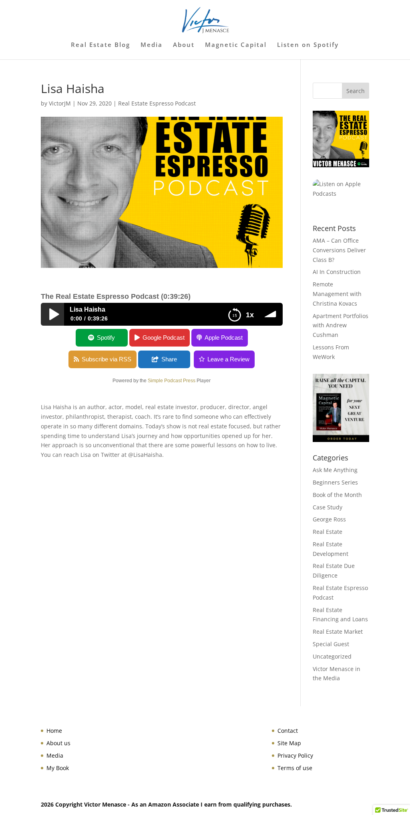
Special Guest (331, 644)
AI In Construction (337, 272)
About (184, 45)
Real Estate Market (338, 631)
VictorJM (60, 103)
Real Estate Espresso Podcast (157, 103)
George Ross (329, 519)
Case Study (327, 507)
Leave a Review (228, 359)
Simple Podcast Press (171, 380)
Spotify (106, 337)
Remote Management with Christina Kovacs (337, 293)
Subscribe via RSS (106, 359)
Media (152, 45)
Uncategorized (332, 656)
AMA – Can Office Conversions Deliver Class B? (339, 250)
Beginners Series (335, 482)
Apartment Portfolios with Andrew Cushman (340, 325)
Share (169, 359)
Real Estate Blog (100, 45)
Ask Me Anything (335, 470)
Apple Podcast (224, 337)
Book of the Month (337, 495)
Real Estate (327, 531)
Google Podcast (164, 337)
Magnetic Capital (236, 45)
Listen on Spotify (308, 45)
